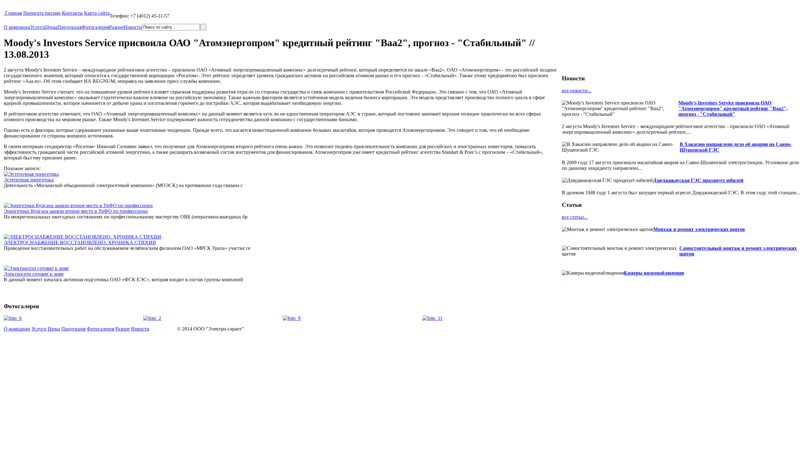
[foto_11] (432, 318)
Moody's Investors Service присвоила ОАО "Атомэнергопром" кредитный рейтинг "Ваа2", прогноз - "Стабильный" (733, 108)
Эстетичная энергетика (29, 179)
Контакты (72, 13)
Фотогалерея (95, 27)
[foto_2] (152, 318)
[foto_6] (13, 318)
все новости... (576, 90)
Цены (51, 27)
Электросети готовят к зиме (34, 274)
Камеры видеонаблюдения (654, 273)
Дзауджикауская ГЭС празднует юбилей (698, 180)
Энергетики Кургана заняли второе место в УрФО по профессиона (76, 211)
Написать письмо (42, 13)
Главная (13, 13)
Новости (132, 27)
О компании (17, 27)
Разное (116, 27)
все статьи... (575, 217)
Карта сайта (97, 13)
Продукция (69, 27)
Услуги (37, 27)
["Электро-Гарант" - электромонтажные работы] (4, 13)
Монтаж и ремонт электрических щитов (699, 229)
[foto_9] (292, 318)
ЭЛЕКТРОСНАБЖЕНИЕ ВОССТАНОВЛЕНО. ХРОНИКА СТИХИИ (80, 242)
